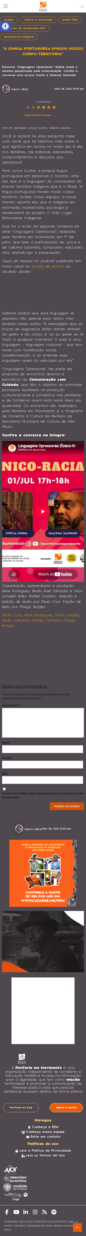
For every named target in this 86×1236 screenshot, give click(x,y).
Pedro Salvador (16, 620)
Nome (7, 742)
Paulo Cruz (12, 615)
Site (5, 773)
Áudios (9, 19)
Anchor (58, 266)
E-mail (7, 758)
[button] (28, 107)
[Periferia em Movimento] (43, 6)
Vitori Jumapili (67, 615)
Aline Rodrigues (38, 615)
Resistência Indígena (19, 36)
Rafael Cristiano (46, 620)
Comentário (11, 705)
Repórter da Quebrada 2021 (25, 28)
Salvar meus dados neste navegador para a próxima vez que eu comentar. (42, 795)
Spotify (37, 266)
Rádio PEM (70, 19)
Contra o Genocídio (38, 19)
